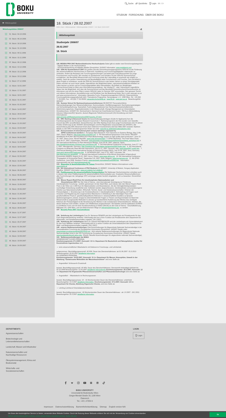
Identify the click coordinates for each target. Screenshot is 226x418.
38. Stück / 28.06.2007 (17, 208)
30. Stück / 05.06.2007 (17, 170)
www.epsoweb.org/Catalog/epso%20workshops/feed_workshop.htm (114, 140)
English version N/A (117, 407)
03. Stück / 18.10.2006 (17, 43)
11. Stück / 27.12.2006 (17, 81)
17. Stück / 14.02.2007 (17, 109)
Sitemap (103, 407)
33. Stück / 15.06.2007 (17, 184)
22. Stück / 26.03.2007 (17, 133)
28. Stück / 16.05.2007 (17, 161)
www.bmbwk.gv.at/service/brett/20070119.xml (73, 231)
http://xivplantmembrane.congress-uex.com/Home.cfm (76, 144)
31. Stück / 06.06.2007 (17, 175)
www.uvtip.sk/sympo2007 (96, 138)
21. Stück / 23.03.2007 (17, 128)
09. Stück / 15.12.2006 (17, 72)
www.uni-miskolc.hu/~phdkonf (92, 170)
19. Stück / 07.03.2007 (17, 119)
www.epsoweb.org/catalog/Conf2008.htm (104, 160)
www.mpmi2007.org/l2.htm (129, 148)
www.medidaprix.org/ (124, 67)
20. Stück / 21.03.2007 (17, 123)
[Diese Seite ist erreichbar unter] (141, 29)
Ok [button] (218, 414)
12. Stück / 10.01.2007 (17, 86)
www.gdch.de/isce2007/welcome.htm (70, 152)
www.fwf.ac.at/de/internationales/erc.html (115, 129)
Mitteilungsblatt (10, 23)
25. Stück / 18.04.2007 (17, 147)
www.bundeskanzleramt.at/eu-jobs (69, 235)
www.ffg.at (110, 99)
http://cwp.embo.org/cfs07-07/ (85, 134)
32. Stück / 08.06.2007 (17, 180)
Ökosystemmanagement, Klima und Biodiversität (21, 361)
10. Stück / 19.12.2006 (17, 76)
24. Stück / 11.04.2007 (17, 142)
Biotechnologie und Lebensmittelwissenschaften (18, 340)
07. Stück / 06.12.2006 (17, 62)
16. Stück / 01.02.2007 (17, 104)
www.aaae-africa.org (107, 156)
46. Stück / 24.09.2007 (17, 245)
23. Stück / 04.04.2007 (17, 137)
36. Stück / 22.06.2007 (17, 198)
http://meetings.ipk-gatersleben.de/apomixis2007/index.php (104, 146)
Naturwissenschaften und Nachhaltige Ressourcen (16, 353)
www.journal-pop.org (120, 158)
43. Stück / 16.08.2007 (17, 231)
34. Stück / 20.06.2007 (17, 189)
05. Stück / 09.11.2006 (17, 53)
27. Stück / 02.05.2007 (17, 156)
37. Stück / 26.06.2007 (17, 203)
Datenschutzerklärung (64, 407)
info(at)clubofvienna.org (110, 208)
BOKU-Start (60, 27)
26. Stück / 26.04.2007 (17, 151)
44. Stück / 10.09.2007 (17, 236)
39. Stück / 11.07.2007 (17, 212)
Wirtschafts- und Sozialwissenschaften (15, 369)
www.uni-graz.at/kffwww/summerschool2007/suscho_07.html (79, 117)
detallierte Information (85, 282)
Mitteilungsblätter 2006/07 (13, 29)
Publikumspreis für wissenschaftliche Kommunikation (82, 172)
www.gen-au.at (121, 99)
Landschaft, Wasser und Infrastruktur (21, 347)
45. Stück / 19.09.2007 (17, 241)
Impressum (48, 407)
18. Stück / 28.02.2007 (17, 114)
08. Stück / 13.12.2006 (17, 67)
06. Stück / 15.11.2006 (17, 57)
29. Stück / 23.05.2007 (17, 165)
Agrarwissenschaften (14, 333)
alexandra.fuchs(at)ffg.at (96, 99)
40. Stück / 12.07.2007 (17, 217)
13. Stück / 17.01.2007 (17, 90)
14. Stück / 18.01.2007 (17, 95)
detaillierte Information (86, 253)
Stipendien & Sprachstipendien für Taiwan (78, 164)
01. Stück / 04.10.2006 (17, 34)
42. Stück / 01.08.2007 (17, 227)
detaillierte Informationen (96, 270)
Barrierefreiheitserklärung (86, 407)
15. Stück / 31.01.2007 (17, 100)
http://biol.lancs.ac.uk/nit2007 (67, 154)
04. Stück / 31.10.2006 (17, 48)
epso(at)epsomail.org (82, 162)
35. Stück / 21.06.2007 (17, 194)
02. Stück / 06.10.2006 (17, 39)
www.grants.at (61, 166)
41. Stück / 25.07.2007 (17, 222)
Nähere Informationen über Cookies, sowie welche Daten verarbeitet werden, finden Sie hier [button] (42, 416)
